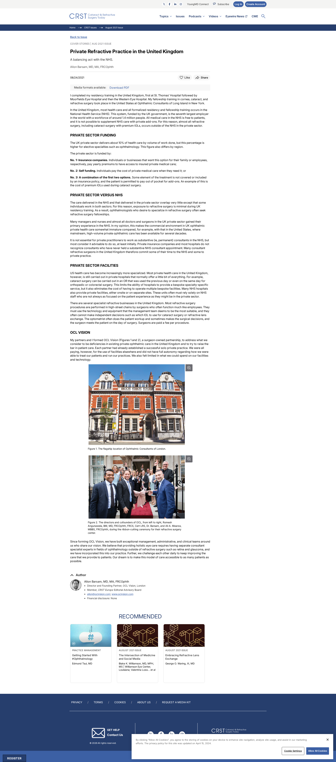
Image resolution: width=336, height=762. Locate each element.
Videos (213, 16)
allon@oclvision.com (98, 594)
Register (14, 758)
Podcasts (195, 16)
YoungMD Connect (198, 4)
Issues (180, 16)
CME (255, 16)
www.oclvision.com (122, 594)
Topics (164, 16)
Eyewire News (235, 16)
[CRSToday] (92, 16)
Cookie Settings (293, 750)
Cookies (120, 702)
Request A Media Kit (176, 702)
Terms (98, 702)
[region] (232, 746)
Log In (238, 4)
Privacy (76, 702)
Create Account (255, 4)
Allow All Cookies (317, 750)
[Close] (327, 739)
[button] (78, 575)
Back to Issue (78, 37)
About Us (144, 702)
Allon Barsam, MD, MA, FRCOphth (106, 581)
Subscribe (223, 4)
